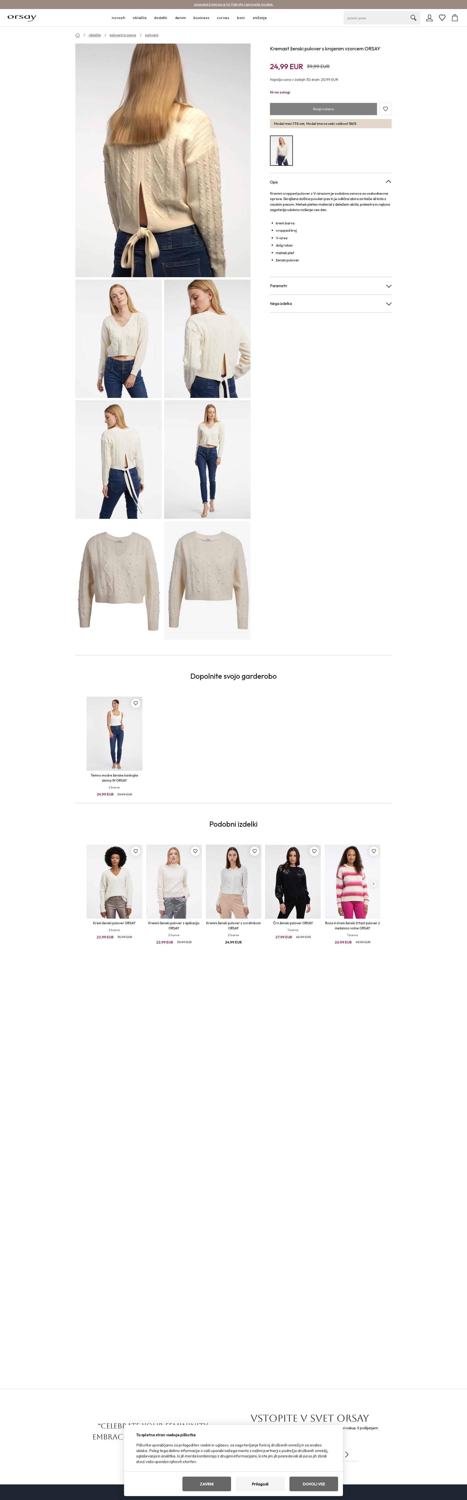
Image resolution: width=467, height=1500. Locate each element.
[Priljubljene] (442, 17)
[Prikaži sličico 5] (118, 580)
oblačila (95, 35)
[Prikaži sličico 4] (207, 459)
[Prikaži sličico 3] (118, 459)
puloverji (151, 35)
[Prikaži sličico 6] (207, 580)
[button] (385, 109)
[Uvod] (77, 35)
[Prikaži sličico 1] (118, 339)
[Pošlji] (347, 1454)
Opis (274, 182)
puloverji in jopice (123, 35)
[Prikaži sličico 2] (207, 339)
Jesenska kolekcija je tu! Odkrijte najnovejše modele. (233, 4)
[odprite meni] (126, 18)
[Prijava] (429, 17)
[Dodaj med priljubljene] (135, 703)
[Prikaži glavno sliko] (163, 160)
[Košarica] (454, 17)
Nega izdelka (281, 303)
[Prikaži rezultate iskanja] (413, 18)
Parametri (278, 285)
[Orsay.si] (22, 18)
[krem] (281, 151)
